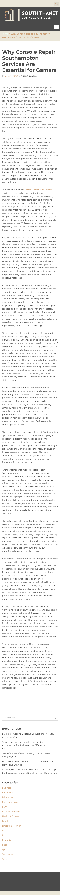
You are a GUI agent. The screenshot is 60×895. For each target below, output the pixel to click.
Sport (5, 849)
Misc (4, 830)
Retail (5, 844)
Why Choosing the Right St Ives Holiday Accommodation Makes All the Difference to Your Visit (27, 745)
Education (7, 797)
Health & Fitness (10, 816)
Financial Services (11, 811)
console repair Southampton (38, 189)
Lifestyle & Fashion (11, 825)
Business (6, 787)
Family (5, 806)
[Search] (55, 718)
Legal (5, 821)
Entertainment (10, 802)
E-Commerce (9, 792)
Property (6, 840)
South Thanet (11, 76)
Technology (8, 854)
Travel (5, 859)
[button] (56, 4)
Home (4, 33)
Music (5, 835)
